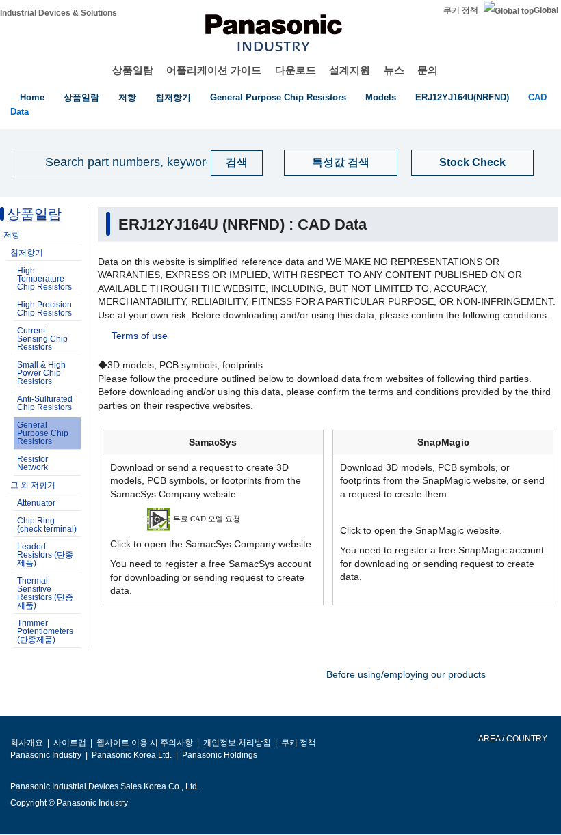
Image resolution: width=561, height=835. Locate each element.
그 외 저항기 (32, 485)
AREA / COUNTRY (512, 738)
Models (380, 97)
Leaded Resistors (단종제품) (45, 555)
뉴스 (394, 70)
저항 (127, 97)
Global (546, 10)
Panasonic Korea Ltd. (132, 755)
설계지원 (349, 70)
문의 (427, 70)
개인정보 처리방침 (237, 743)
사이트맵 (69, 743)
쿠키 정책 (460, 10)
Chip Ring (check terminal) (47, 525)
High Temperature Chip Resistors (44, 279)
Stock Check (472, 162)
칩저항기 (173, 97)
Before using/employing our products (406, 674)
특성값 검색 (340, 162)
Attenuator (36, 503)
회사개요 (26, 743)
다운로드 (295, 70)
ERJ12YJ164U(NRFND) (462, 97)
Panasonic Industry (45, 755)
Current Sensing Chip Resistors (42, 339)
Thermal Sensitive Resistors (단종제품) (45, 593)
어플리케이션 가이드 (213, 70)
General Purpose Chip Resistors (278, 97)
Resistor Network (32, 463)
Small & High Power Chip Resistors (41, 373)
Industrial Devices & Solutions (58, 13)
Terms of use (140, 335)
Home (32, 97)
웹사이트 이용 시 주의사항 (144, 743)
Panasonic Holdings (219, 755)
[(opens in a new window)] (213, 518)
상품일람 (132, 70)
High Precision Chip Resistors (44, 309)
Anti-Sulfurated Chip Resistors (45, 403)
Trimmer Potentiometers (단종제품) (45, 631)
